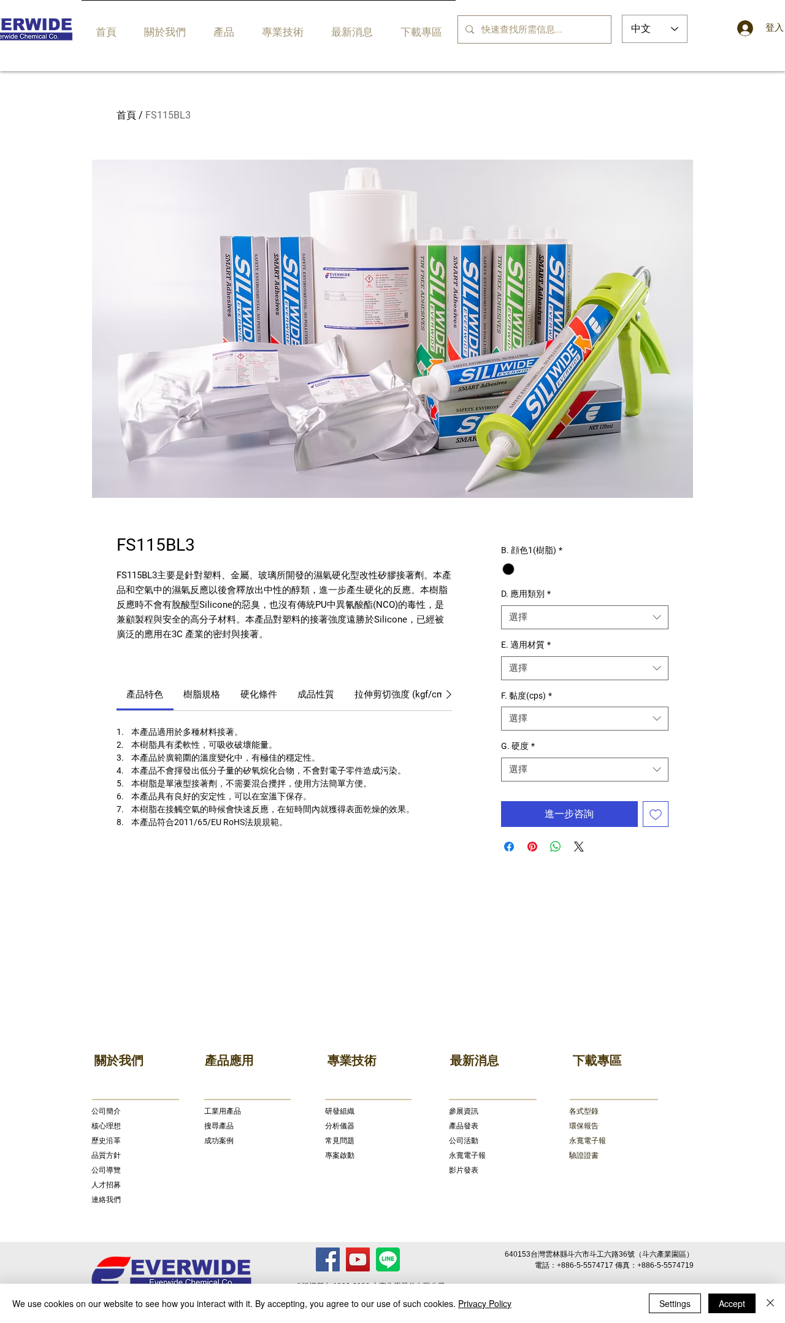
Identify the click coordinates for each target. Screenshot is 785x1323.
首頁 (126, 115)
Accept (732, 1303)
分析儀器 (339, 1126)
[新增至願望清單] (655, 814)
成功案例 (219, 1140)
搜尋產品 (219, 1126)
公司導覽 (106, 1170)
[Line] (388, 1259)
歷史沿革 (106, 1140)
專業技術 (352, 1060)
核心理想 (106, 1126)
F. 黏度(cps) (526, 695)
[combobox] (584, 617)
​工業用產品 (222, 1111)
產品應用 (229, 1060)
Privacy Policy (484, 1303)
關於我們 (119, 1060)
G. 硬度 (518, 746)
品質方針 (106, 1155)
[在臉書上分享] (509, 846)
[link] (144, 694)
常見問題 (339, 1140)
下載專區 (597, 1060)
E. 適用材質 (526, 645)
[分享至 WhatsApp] (555, 846)
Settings (675, 1303)
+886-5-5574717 (585, 1265)
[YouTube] (358, 1259)
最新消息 (474, 1060)
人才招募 (106, 1185)
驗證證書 (584, 1155)
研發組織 (339, 1111)
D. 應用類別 (526, 594)
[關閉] (770, 1303)
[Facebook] (328, 1259)
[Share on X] (579, 846)
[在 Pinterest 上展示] (532, 846)
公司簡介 (106, 1111)
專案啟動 (339, 1155)
